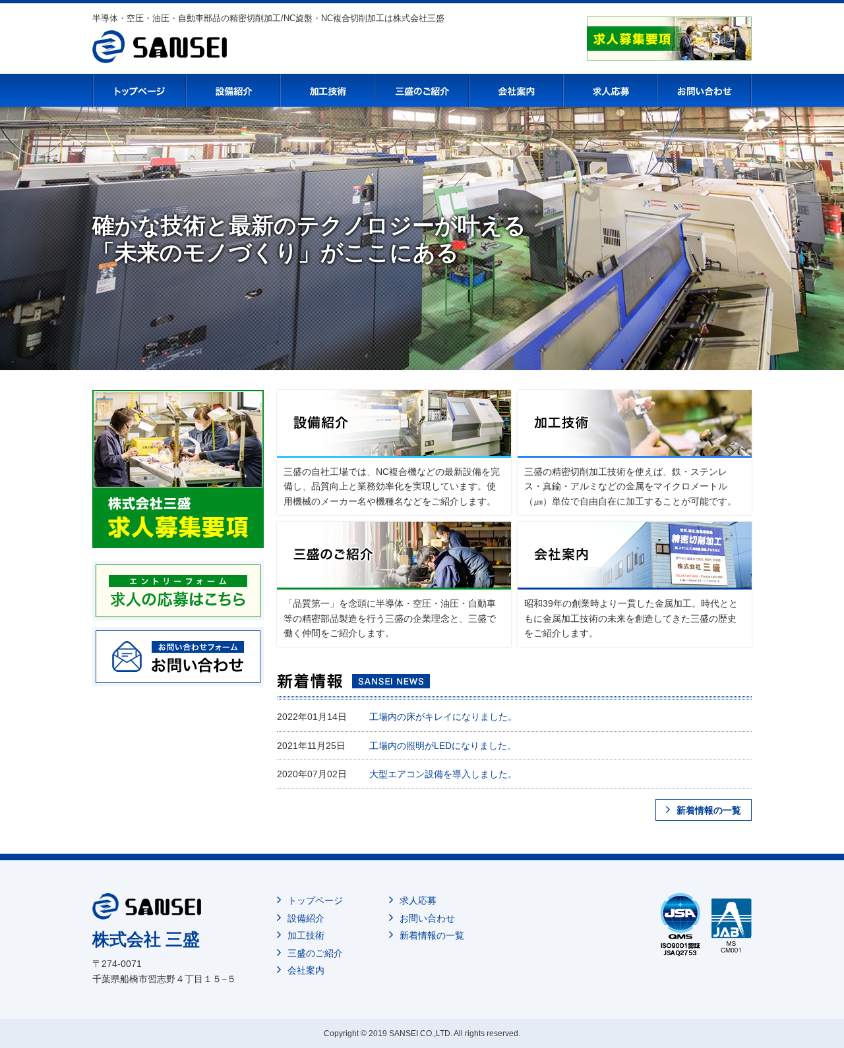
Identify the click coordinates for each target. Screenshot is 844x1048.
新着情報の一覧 (709, 810)
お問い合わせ (427, 918)
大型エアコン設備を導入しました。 (443, 774)
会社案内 (305, 970)
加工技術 (305, 935)
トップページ (315, 900)
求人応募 (418, 900)
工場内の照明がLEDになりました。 (442, 745)
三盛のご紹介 (315, 953)
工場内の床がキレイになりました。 (443, 716)
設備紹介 (305, 918)
